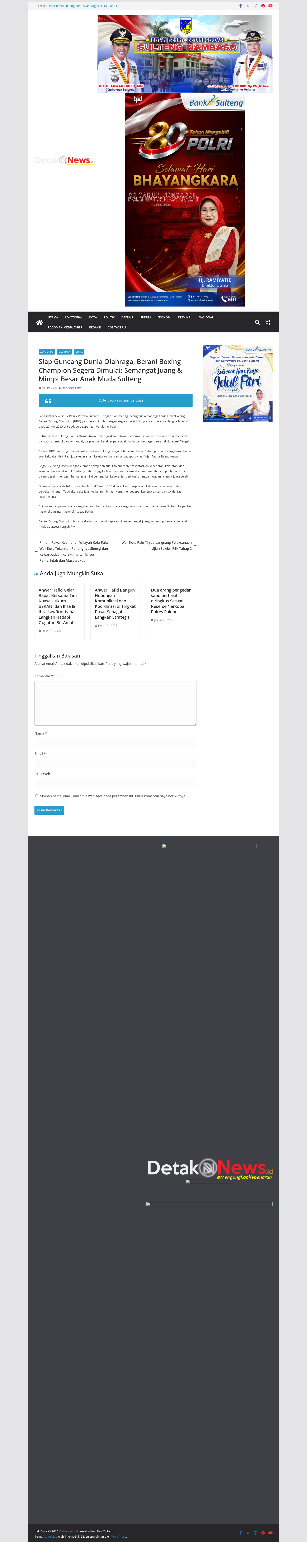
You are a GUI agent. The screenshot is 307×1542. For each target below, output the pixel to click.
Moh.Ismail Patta (71, 388)
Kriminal (185, 317)
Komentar (43, 676)
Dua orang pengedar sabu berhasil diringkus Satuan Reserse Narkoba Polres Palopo (171, 601)
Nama (40, 733)
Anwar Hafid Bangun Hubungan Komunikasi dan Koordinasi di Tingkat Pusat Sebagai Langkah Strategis (115, 603)
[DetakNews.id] (39, 322)
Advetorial (73, 317)
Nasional (206, 317)
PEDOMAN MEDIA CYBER (65, 327)
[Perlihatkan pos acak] (268, 322)
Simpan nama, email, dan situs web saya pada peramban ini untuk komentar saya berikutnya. (113, 796)
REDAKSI (95, 327)
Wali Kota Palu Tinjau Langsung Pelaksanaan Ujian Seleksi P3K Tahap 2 (157, 545)
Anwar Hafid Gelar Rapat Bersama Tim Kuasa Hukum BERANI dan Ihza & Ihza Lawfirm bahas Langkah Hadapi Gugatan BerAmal (58, 606)
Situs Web (42, 774)
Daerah (127, 317)
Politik (109, 317)
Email (40, 753)
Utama (53, 317)
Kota (93, 317)
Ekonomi (164, 317)
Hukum (145, 317)
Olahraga (64, 351)
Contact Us (117, 327)
